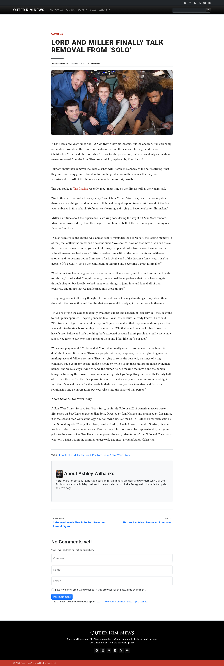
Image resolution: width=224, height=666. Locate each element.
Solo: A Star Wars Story (117, 455)
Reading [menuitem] (82, 10)
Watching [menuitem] (104, 10)
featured (86, 455)
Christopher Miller (69, 455)
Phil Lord (97, 455)
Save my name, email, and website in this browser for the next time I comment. (100, 589)
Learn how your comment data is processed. (122, 601)
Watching (57, 34)
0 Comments (94, 63)
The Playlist (80, 188)
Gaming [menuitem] (70, 10)
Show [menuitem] (92, 10)
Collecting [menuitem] (56, 10)
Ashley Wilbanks (60, 63)
